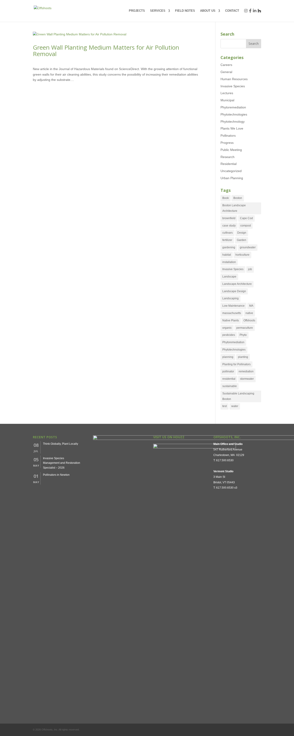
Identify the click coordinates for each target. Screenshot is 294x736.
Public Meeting (231, 150)
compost (245, 225)
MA (251, 305)
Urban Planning (231, 178)
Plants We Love (231, 128)
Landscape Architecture (237, 284)
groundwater (248, 247)
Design (241, 232)
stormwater (247, 378)
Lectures (226, 93)
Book (225, 198)
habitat (226, 254)
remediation (246, 371)
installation (229, 262)
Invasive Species (232, 86)
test (224, 406)
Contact (232, 10)
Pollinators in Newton (56, 474)
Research (227, 157)
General (226, 72)
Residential (228, 164)
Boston (237, 198)
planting (243, 357)
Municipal (227, 100)
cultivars (227, 232)
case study (229, 225)
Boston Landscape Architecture (234, 208)
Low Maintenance (233, 305)
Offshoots (249, 320)
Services (157, 10)
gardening (228, 247)
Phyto (243, 335)
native (249, 313)
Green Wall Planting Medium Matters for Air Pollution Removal (106, 50)
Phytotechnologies (233, 114)
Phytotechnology (232, 121)
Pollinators (228, 135)
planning (227, 357)
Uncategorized (231, 171)
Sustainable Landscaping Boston (238, 396)
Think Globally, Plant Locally (60, 443)
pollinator (228, 371)
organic (227, 327)
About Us (207, 10)
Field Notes (185, 10)
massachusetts (231, 313)
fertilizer (227, 240)
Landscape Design (234, 291)
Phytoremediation (233, 107)
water (234, 406)
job (250, 269)
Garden (241, 240)
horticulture (242, 254)
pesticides (228, 335)
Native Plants (230, 320)
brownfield (228, 218)
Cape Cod (246, 218)
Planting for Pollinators (236, 364)
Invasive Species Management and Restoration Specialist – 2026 (61, 463)
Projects (137, 10)
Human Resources (234, 79)
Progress (227, 142)
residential (228, 378)
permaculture (244, 327)
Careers (226, 65)
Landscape (229, 276)
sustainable (229, 386)
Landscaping (230, 298)
